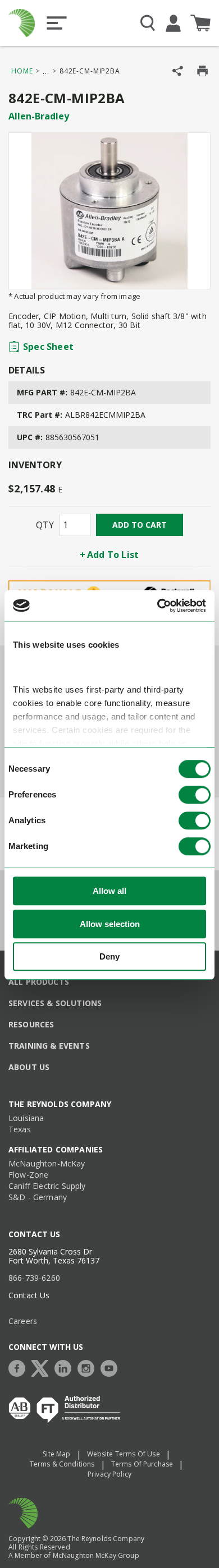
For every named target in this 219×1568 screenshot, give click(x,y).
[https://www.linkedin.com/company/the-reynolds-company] (65, 1367)
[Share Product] (177, 71)
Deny (109, 957)
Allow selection (110, 924)
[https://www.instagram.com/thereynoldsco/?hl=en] (88, 1367)
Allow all (109, 891)
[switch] (195, 795)
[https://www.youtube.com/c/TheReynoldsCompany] (112, 1367)
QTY (45, 525)
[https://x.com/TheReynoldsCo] (42, 1367)
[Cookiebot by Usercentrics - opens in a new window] (157, 605)
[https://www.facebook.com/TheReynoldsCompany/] (19, 1367)
